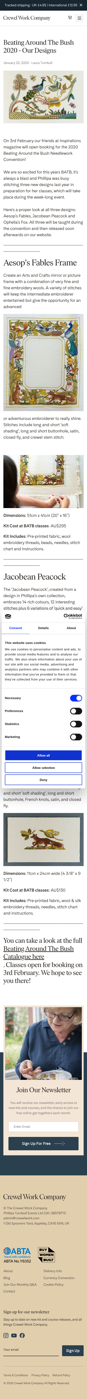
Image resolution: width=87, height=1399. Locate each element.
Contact (9, 1291)
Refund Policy (61, 1375)
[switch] (76, 711)
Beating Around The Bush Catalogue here (38, 953)
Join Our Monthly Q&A (20, 1285)
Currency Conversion (59, 1278)
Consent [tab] (15, 628)
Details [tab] (43, 628)
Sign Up (73, 1350)
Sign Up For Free (36, 1143)
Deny (43, 780)
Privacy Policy (40, 1375)
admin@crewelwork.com (21, 1218)
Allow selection (43, 767)
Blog (6, 1278)
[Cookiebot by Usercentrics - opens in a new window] (63, 616)
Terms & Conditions (15, 1375)
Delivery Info (53, 1271)
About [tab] (71, 628)
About (8, 1271)
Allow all (43, 755)
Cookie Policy (54, 1285)
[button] (70, 18)
